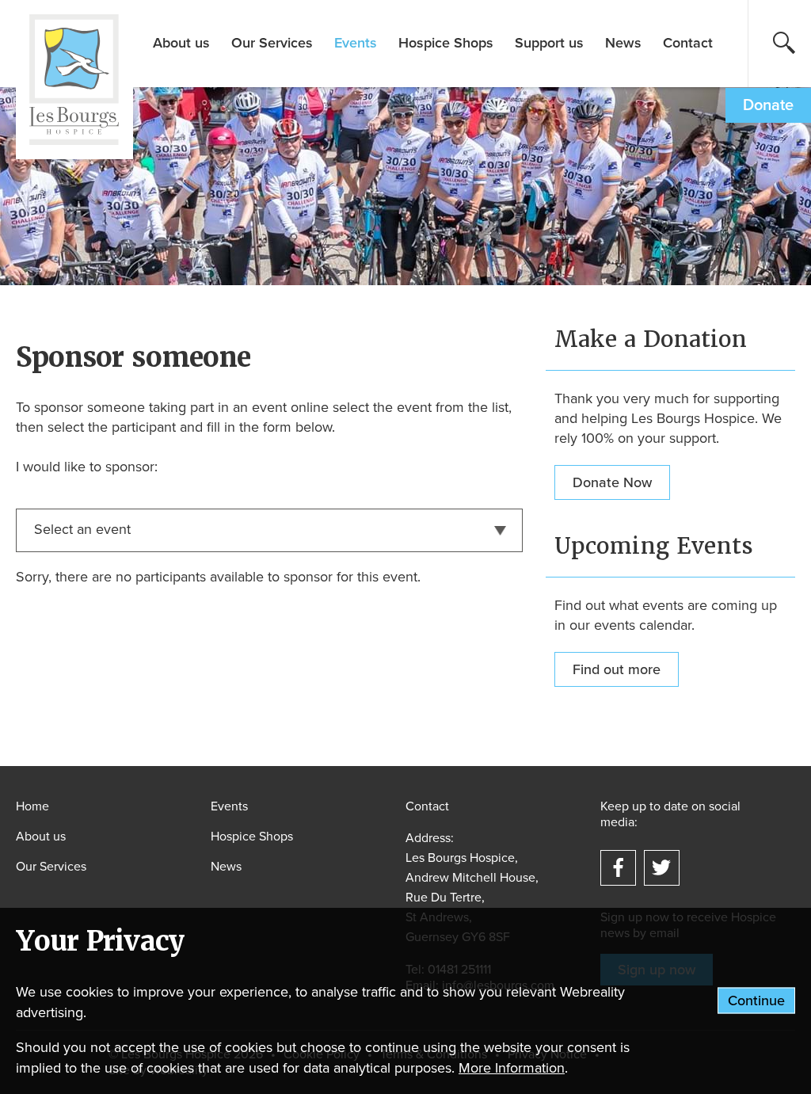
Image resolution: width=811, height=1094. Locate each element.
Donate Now (612, 482)
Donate (768, 105)
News (623, 42)
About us (181, 42)
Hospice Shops (445, 42)
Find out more (617, 669)
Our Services (272, 42)
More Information (512, 1068)
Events (355, 42)
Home (32, 806)
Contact (688, 42)
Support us (549, 42)
